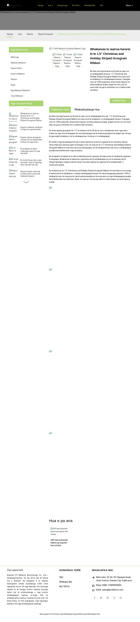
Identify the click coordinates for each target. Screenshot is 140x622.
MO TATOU (64, 586)
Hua (20, 34)
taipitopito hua (60, 109)
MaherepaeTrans (93, 614)
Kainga (10, 34)
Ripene (30, 34)
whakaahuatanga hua (86, 109)
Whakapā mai (119, 101)
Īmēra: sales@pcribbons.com (109, 589)
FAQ (61, 577)
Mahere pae (82, 614)
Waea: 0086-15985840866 (108, 585)
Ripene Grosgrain (45, 34)
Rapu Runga (73, 614)
